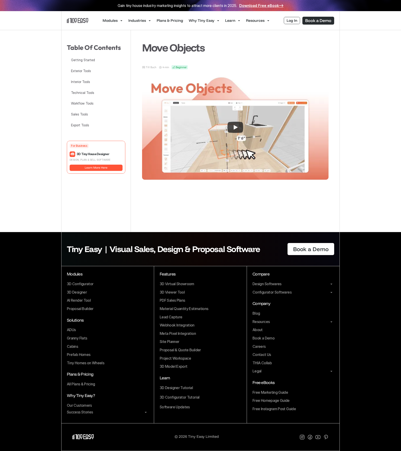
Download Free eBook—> (261, 5)
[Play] (235, 127)
